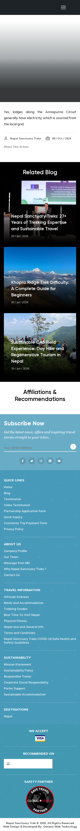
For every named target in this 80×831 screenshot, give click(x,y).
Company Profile (15, 551)
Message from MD (17, 563)
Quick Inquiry (13, 517)
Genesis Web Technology (60, 826)
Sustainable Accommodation (25, 694)
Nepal (8, 716)
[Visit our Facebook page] (22, 461)
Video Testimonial (17, 505)
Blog (7, 493)
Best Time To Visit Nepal (22, 615)
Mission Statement (17, 664)
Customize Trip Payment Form (25, 523)
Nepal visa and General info (23, 627)
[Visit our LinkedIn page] (50, 461)
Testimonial (12, 499)
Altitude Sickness (16, 597)
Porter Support (14, 688)
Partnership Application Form (25, 511)
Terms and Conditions (19, 633)
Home (8, 487)
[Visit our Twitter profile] (31, 461)
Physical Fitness (15, 621)
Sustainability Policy (18, 670)
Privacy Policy (13, 529)
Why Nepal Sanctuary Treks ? (25, 569)
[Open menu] (63, 7)
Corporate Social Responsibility (26, 682)
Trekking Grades (16, 609)
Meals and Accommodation (23, 603)
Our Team (11, 557)
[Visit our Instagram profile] (40, 461)
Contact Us (12, 575)
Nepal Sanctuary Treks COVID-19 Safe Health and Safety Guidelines (40, 640)
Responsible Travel (17, 676)
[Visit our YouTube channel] (59, 461)
